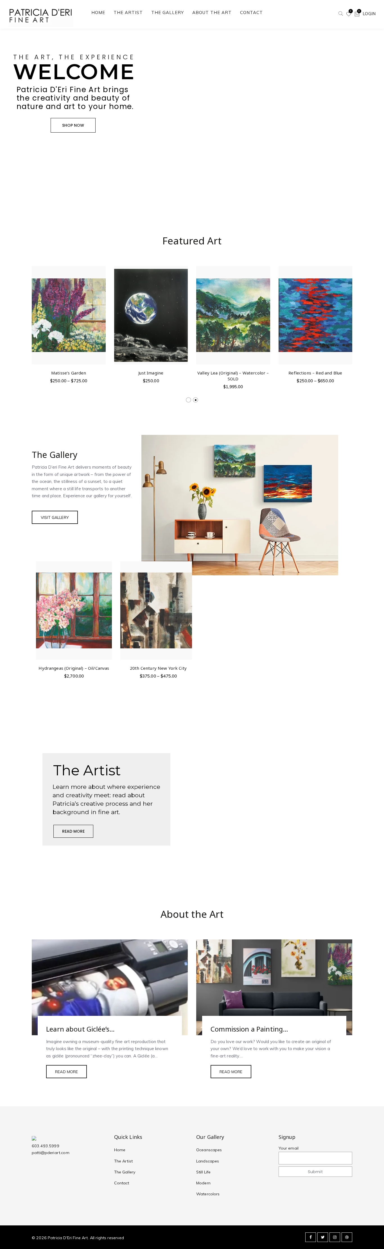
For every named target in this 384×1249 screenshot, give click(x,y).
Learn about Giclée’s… (80, 1029)
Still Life (203, 1172)
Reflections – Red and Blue (315, 373)
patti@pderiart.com (50, 1152)
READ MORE (73, 831)
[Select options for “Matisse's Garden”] (100, 309)
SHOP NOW (73, 125)
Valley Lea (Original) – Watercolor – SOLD (233, 375)
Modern (203, 1183)
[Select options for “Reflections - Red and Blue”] (347, 309)
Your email (289, 1148)
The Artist (123, 1161)
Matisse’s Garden (68, 373)
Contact (121, 1183)
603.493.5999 (45, 1145)
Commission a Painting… (249, 1029)
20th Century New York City (158, 668)
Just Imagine (150, 373)
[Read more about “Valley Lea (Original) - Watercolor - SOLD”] (265, 309)
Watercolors (208, 1193)
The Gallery (125, 1172)
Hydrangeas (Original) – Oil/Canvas (74, 668)
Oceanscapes (209, 1149)
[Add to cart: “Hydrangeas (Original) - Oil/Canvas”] (106, 605)
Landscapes (207, 1161)
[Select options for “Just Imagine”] (182, 309)
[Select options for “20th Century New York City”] (191, 605)
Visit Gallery (55, 517)
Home (120, 1149)
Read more (66, 1071)
